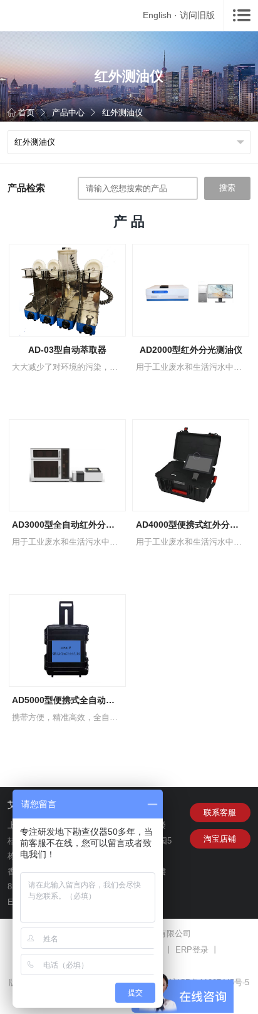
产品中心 (68, 112)
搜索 (227, 187)
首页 (26, 112)
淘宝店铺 (220, 839)
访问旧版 (197, 15)
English (157, 15)
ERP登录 (192, 949)
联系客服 (220, 812)
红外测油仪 (122, 112)
